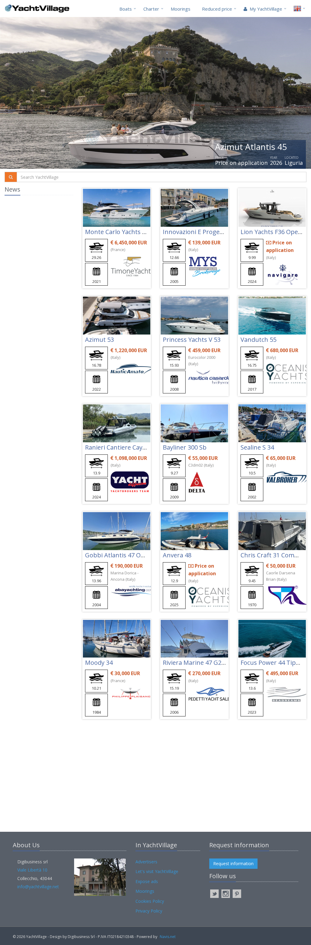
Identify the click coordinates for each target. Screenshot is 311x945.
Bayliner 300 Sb (185, 447)
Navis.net (168, 936)
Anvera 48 (177, 555)
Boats (125, 9)
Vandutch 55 (258, 339)
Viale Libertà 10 (32, 870)
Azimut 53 (99, 339)
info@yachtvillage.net (38, 886)
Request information (233, 863)
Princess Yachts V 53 (191, 339)
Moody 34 (99, 662)
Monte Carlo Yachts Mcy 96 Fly (128, 232)
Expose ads (146, 881)
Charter (151, 9)
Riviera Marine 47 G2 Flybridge (206, 662)
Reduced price (217, 9)
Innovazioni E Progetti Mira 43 (206, 232)
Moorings (180, 9)
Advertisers (146, 862)
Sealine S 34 (257, 447)
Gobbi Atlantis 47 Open (118, 555)
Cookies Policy (149, 901)
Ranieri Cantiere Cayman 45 (124, 447)
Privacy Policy (148, 911)
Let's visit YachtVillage (156, 871)
